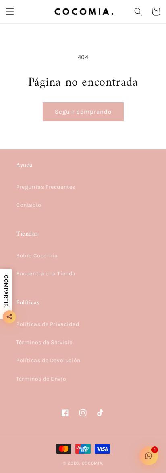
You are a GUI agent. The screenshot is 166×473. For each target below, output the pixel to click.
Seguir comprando (83, 111)
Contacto (29, 205)
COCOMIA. (93, 463)
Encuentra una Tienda (46, 273)
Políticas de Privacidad (47, 324)
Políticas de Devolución (48, 360)
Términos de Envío (41, 378)
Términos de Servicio (44, 342)
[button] (10, 11)
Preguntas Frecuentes (45, 186)
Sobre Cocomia (37, 255)
